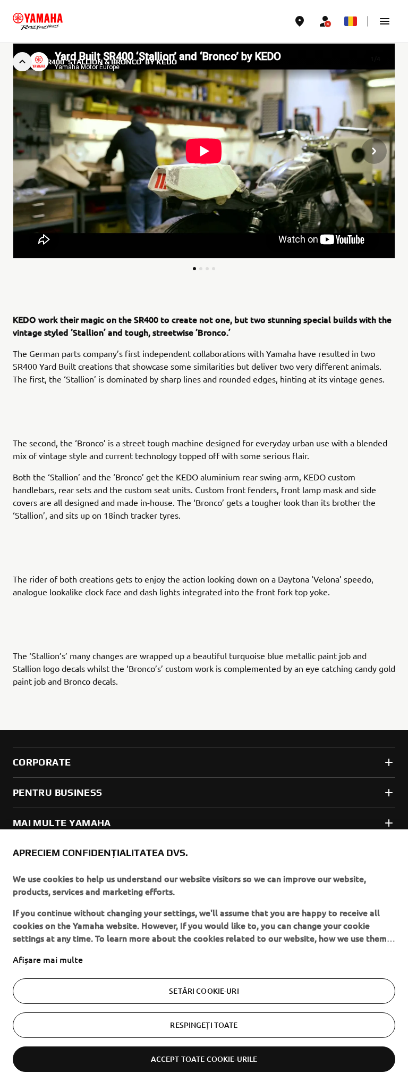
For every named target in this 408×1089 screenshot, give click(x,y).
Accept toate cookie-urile (204, 1059)
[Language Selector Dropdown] (350, 21)
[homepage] (38, 21)
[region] (204, 959)
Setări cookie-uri (204, 991)
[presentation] (204, 151)
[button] (384, 21)
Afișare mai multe (48, 959)
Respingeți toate (203, 1025)
